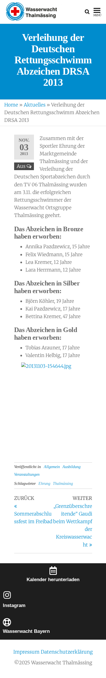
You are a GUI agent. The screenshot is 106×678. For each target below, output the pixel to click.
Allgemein (52, 467)
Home (11, 105)
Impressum (27, 652)
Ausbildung (71, 467)
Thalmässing (63, 483)
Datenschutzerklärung (67, 652)
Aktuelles (35, 105)
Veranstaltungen (27, 474)
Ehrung (44, 483)
